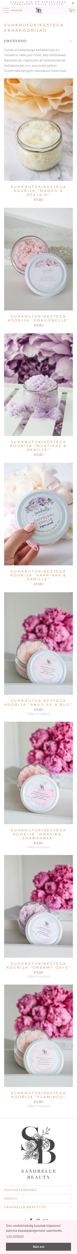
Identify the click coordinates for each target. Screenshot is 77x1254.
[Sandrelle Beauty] (38, 10)
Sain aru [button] (38, 1246)
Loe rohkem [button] (15, 1236)
